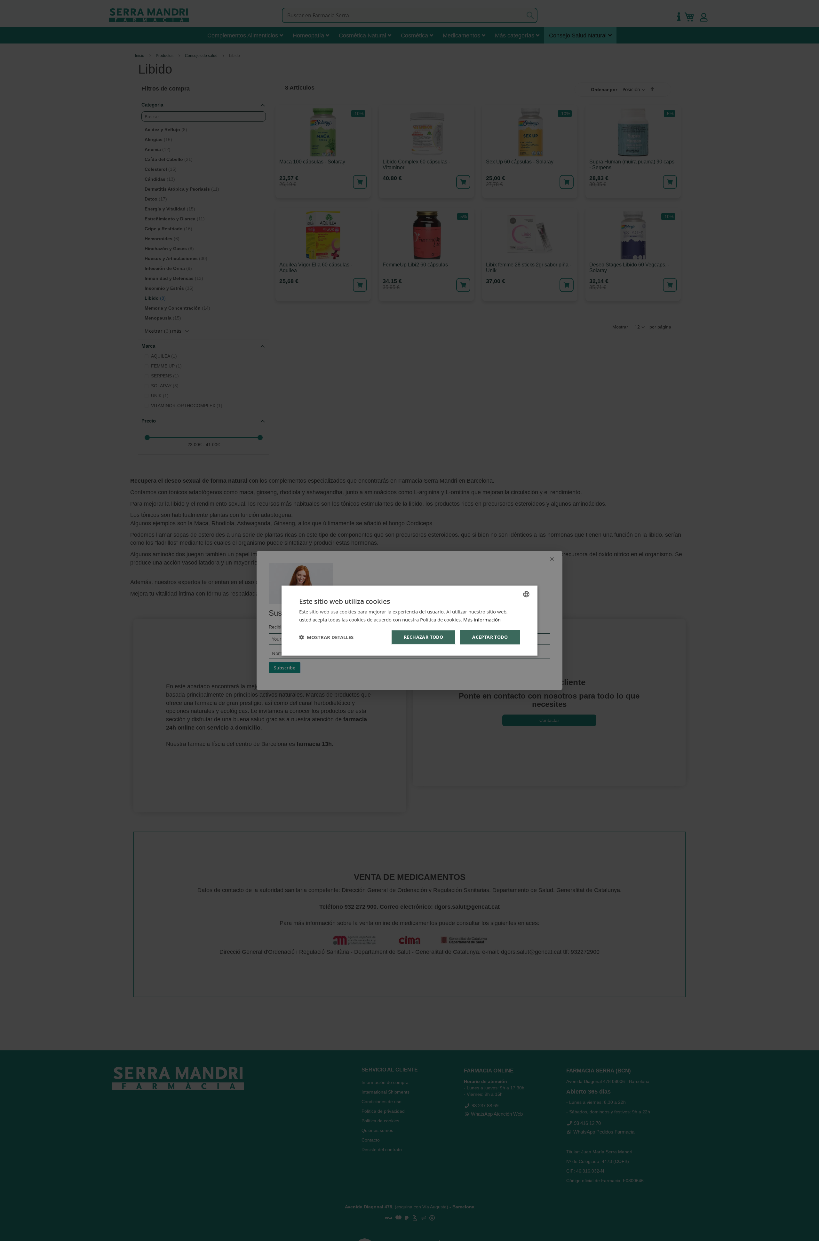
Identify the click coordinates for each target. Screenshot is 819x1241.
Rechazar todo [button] (423, 637)
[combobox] (526, 594)
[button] (326, 637)
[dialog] (409, 621)
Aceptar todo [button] (490, 637)
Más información (482, 619)
